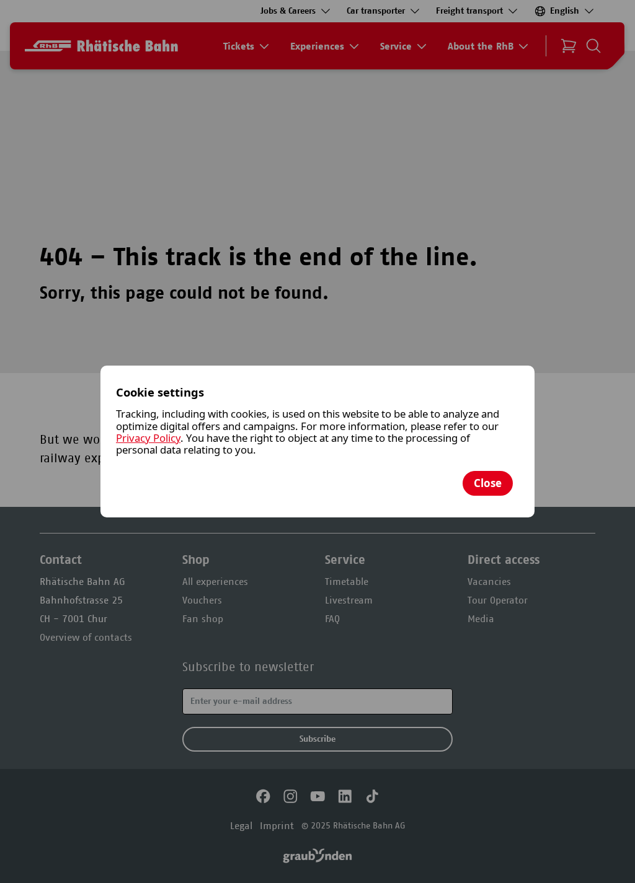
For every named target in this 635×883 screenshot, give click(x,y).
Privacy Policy (148, 438)
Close (488, 483)
